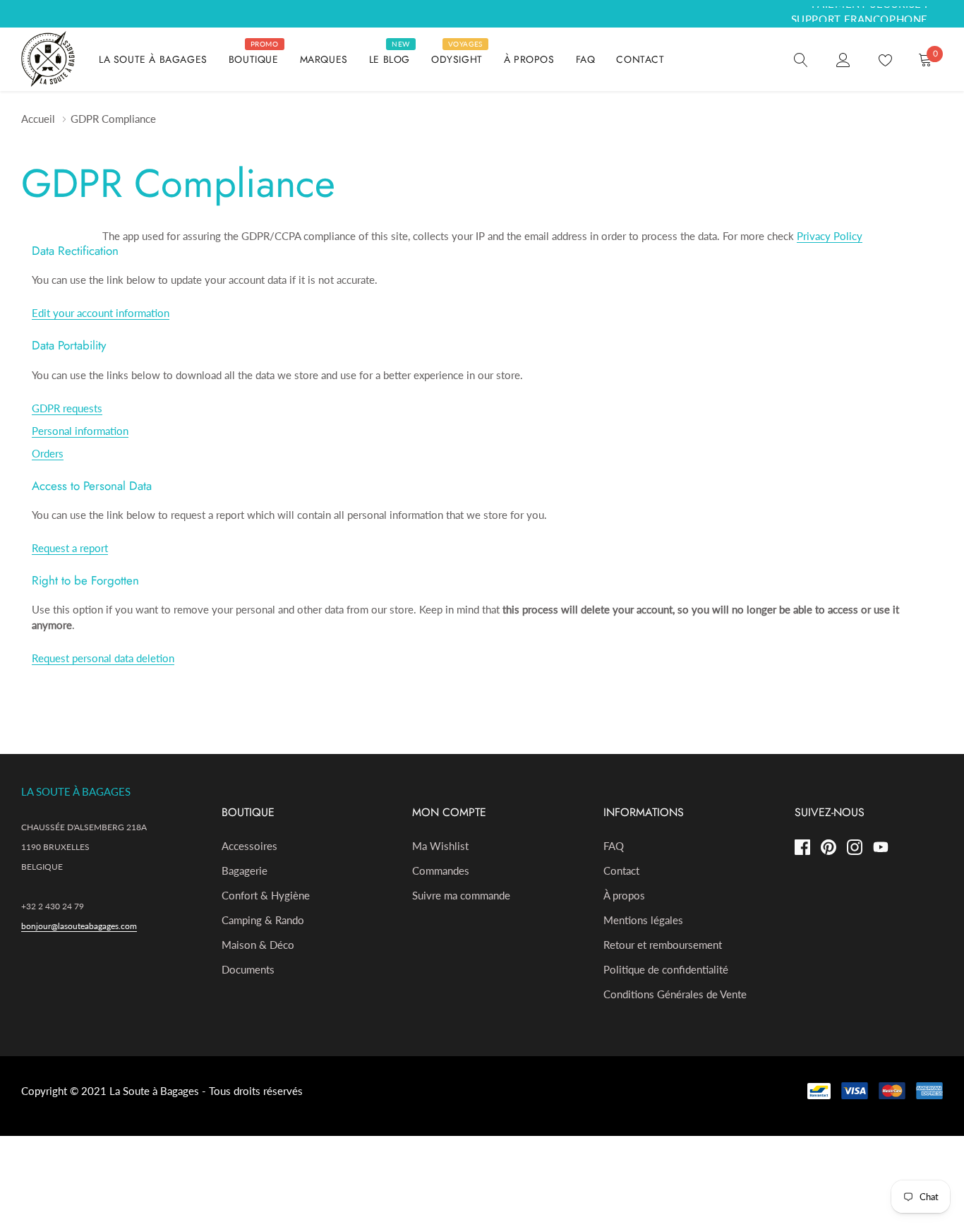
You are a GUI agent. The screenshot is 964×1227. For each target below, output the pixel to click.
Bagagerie (244, 870)
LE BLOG (389, 59)
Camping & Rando (263, 920)
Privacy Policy (829, 235)
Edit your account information (100, 312)
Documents (248, 969)
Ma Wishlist (440, 845)
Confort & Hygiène (266, 895)
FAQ (586, 59)
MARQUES (324, 59)
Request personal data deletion (103, 658)
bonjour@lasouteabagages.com (79, 926)
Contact (621, 870)
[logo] (49, 59)
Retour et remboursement (662, 944)
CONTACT (640, 59)
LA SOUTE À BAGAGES (153, 59)
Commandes (440, 870)
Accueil (38, 118)
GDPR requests (67, 408)
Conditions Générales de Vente (675, 994)
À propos (624, 895)
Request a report (70, 547)
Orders (48, 453)
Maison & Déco (258, 944)
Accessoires (249, 845)
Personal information (80, 430)
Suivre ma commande (461, 895)
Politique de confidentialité (665, 969)
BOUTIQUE (254, 59)
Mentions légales (643, 920)
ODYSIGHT (457, 59)
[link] (801, 59)
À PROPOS (529, 59)
